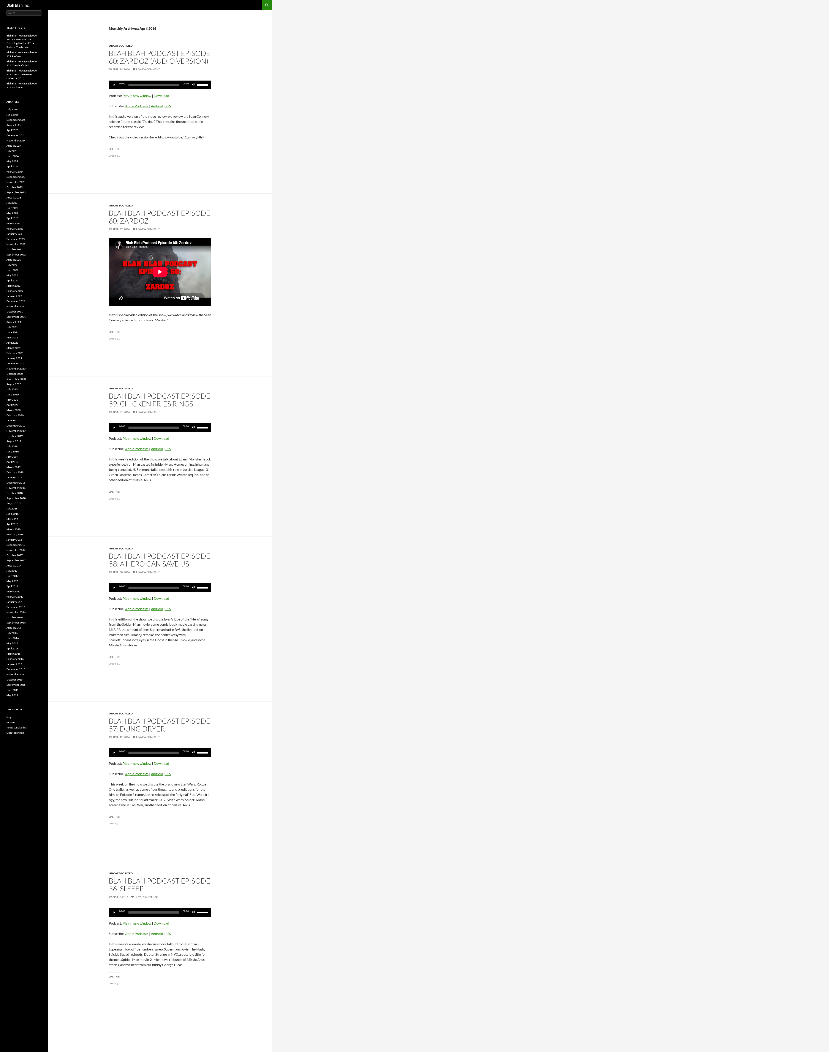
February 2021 (15, 353)
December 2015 (15, 669)
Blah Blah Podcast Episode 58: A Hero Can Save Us (159, 560)
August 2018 (13, 503)
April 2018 (12, 524)
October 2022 (14, 249)
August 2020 (13, 384)
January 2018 (14, 539)
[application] (160, 85)
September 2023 (16, 192)
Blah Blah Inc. (18, 5)
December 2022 (15, 239)
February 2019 (15, 472)
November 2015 (15, 674)
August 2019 (13, 441)
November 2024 (15, 140)
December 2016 (15, 607)
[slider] (203, 84)
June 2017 (12, 576)
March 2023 (13, 223)
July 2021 (11, 327)
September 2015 (16, 684)
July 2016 (11, 633)
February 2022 (15, 290)
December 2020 (15, 363)
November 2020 (15, 368)
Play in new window (137, 96)
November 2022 (15, 244)
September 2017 (16, 560)
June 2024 (12, 156)
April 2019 (12, 461)
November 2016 (15, 612)
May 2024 (12, 161)
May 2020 (12, 399)
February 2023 (15, 228)
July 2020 (11, 389)
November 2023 (15, 182)
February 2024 (15, 171)
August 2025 (13, 125)
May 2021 (12, 337)
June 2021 (12, 332)
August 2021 (13, 322)
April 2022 (12, 280)
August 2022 (13, 259)
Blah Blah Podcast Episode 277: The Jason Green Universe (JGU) (21, 74)
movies (10, 722)
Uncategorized (121, 45)
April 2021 (12, 342)
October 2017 (14, 555)
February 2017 (15, 596)
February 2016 (15, 658)
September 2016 (16, 622)
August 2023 (13, 197)
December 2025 (15, 119)
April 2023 (12, 218)
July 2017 (11, 570)
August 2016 (13, 627)
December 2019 (15, 425)
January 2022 (14, 296)
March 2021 (13, 347)
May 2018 (12, 518)
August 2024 (13, 145)
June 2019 (12, 451)
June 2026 (12, 114)
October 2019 (14, 436)
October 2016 (14, 617)
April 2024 (12, 166)
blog (8, 717)
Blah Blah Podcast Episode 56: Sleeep (159, 884)
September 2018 (16, 498)
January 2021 (14, 358)
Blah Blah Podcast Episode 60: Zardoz (159, 217)
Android (157, 106)
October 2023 (14, 187)
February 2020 (15, 415)
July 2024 (11, 150)
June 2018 (12, 513)
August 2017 (13, 565)
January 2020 (14, 420)
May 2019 (12, 456)
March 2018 (13, 529)
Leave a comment (148, 69)
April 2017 (12, 586)
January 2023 (14, 233)
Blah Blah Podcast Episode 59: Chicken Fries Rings (159, 400)
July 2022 (11, 265)
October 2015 (14, 679)
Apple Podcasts (137, 106)
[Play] (114, 85)
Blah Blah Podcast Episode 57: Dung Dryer (159, 725)
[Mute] (193, 85)
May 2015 (12, 695)
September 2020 (16, 379)
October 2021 (14, 311)
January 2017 (14, 601)
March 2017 (13, 591)
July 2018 (11, 508)
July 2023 (11, 202)
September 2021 (16, 316)
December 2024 (15, 135)
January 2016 (14, 664)
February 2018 (15, 534)
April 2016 (12, 648)
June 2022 (12, 270)
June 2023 (12, 207)
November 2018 (15, 487)
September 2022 (16, 254)
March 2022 (13, 285)
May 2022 (12, 275)
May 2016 (12, 643)
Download (161, 96)
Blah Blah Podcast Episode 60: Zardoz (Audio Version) (159, 57)
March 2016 (13, 653)
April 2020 (12, 404)
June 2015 (12, 690)
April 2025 (12, 130)
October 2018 (14, 493)
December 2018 (15, 482)
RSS (168, 106)
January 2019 (14, 477)
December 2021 (15, 301)
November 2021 (15, 306)
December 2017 (15, 544)
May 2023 (12, 213)
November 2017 (15, 550)
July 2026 (11, 109)
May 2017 (12, 581)
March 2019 (13, 467)
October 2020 (14, 373)
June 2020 (12, 394)
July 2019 (11, 446)
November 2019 (15, 430)
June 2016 (12, 638)
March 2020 (13, 410)
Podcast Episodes (16, 727)
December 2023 (15, 176)
